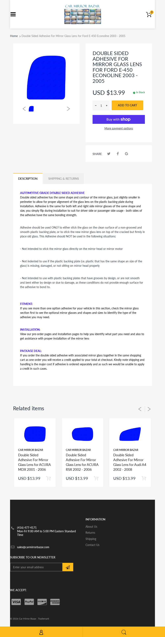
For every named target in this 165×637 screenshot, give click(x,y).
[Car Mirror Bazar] (82, 14)
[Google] (126, 153)
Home (14, 36)
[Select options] (48, 478)
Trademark (43, 618)
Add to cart (127, 105)
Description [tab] (27, 178)
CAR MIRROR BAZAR (30, 449)
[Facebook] (117, 153)
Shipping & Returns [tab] (63, 178)
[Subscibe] (67, 567)
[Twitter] (108, 153)
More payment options (118, 128)
